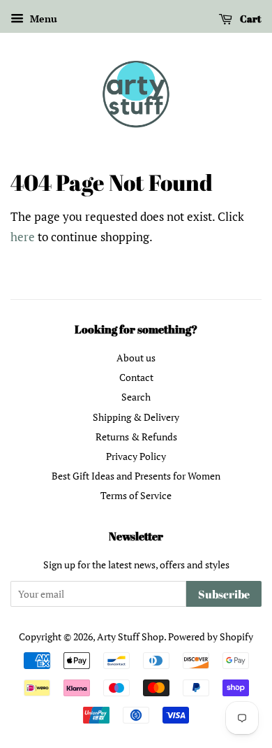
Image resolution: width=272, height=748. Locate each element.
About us (136, 357)
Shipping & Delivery (136, 417)
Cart (250, 18)
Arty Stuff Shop (130, 636)
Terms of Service (136, 495)
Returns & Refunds (136, 436)
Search (136, 396)
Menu (42, 18)
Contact (136, 377)
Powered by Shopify (210, 636)
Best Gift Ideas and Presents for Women (136, 475)
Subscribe (224, 594)
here (22, 237)
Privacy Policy (136, 456)
